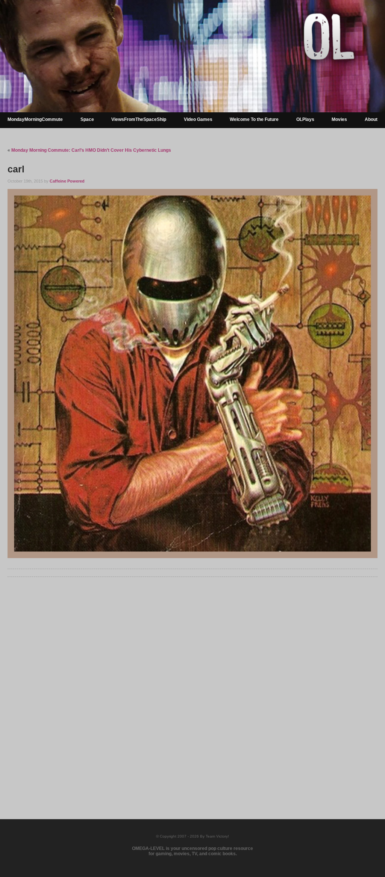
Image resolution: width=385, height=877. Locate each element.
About (371, 119)
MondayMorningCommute (35, 119)
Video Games (198, 119)
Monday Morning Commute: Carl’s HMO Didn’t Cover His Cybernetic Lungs (91, 150)
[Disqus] (192, 686)
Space (87, 119)
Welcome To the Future (254, 119)
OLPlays (305, 119)
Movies (339, 119)
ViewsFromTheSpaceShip (138, 119)
